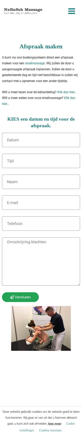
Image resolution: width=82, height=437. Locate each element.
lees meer (54, 423)
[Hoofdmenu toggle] (71, 11)
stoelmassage (35, 63)
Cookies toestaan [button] (50, 430)
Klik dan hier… (67, 92)
